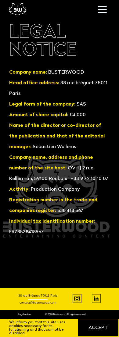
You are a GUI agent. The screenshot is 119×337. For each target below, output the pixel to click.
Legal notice (24, 314)
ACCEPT (98, 327)
